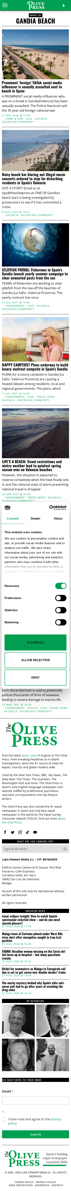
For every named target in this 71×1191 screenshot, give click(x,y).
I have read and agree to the (34, 1121)
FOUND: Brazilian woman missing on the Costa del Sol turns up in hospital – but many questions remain (33, 955)
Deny (35, 677)
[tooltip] (5, 832)
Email (8, 1091)
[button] (65, 849)
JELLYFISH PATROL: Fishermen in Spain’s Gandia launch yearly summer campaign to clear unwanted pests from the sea (35, 274)
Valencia (41, 118)
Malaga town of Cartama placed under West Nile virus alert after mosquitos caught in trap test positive (32, 937)
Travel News (46, 397)
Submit (35, 1134)
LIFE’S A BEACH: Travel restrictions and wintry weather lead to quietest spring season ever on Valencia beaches (32, 465)
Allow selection (35, 660)
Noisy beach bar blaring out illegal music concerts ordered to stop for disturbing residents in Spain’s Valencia (33, 178)
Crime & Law (14, 118)
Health (32, 708)
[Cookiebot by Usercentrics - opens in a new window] (50, 507)
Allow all (35, 642)
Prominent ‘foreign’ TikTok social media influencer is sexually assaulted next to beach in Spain (32, 86)
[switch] (60, 598)
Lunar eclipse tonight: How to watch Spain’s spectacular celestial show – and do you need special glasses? (31, 919)
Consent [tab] (13, 518)
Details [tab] (35, 518)
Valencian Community (18, 122)
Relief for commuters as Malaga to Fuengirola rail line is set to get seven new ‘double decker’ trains (34, 970)
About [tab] (58, 518)
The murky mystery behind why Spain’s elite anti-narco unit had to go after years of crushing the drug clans (33, 986)
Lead (28, 118)
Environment (15, 305)
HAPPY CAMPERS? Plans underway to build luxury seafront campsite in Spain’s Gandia (35, 367)
